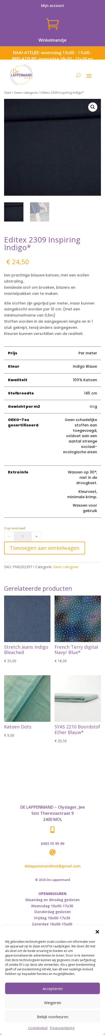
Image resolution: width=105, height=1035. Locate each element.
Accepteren (53, 988)
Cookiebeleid (37, 1028)
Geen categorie (26, 92)
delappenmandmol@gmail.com (52, 866)
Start (7, 92)
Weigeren (52, 1002)
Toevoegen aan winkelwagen (45, 547)
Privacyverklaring (62, 1028)
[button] (97, 931)
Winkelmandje (52, 40)
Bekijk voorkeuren (52, 1016)
